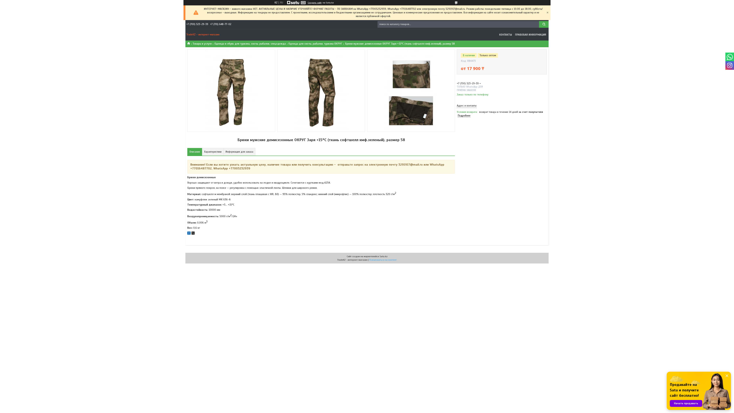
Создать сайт (315, 2)
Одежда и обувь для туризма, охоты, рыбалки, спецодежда (250, 43)
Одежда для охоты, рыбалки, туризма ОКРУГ (315, 43)
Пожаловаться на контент (383, 260)
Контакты (505, 34)
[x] (193, 233)
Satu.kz (383, 256)
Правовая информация (530, 34)
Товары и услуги (202, 43)
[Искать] (544, 24)
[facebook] (189, 233)
